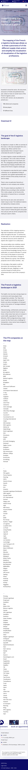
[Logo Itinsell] (7, 5)
